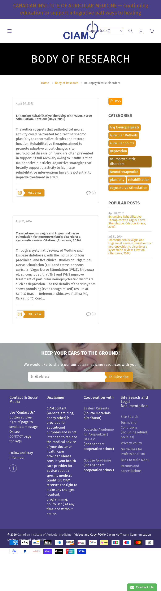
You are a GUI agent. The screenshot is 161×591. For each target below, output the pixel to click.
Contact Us (144, 587)
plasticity (117, 180)
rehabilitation (138, 180)
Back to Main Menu (135, 460)
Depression (118, 151)
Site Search (129, 417)
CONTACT (16, 436)
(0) (94, 193)
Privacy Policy (131, 443)
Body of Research (66, 83)
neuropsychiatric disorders (123, 161)
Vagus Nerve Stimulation (128, 188)
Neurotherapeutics (124, 172)
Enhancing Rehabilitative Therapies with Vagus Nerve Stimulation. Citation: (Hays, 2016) (54, 117)
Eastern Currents (96, 408)
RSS (117, 101)
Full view (34, 193)
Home (45, 83)
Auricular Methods (124, 135)
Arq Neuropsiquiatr (124, 127)
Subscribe (121, 377)
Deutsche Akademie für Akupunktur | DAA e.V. (99, 434)
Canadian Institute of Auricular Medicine (44, 534)
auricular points (122, 143)
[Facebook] (13, 468)
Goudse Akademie (97, 460)
